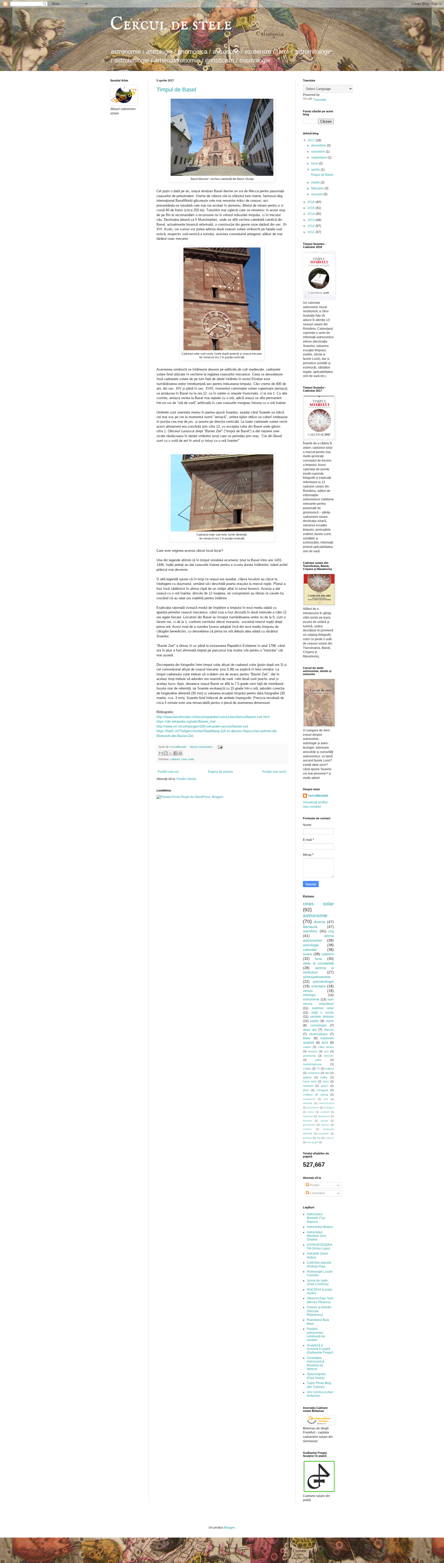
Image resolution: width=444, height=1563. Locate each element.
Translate (319, 100)
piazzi (324, 1085)
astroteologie (323, 981)
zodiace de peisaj (315, 1094)
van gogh (312, 1142)
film (327, 1072)
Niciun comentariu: (202, 746)
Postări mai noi (168, 772)
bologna (329, 1107)
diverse (320, 922)
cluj (331, 931)
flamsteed (324, 1116)
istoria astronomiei (318, 938)
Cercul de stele (171, 24)
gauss (324, 1120)
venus (308, 991)
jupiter (314, 1021)
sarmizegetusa (312, 1064)
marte (330, 1021)
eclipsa (329, 1068)
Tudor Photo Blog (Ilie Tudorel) (319, 1385)
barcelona (313, 1107)
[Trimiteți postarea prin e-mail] (220, 746)
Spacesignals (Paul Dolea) (316, 1376)
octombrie (318, 151)
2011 (312, 232)
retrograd (322, 1090)
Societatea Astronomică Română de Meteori (315, 1363)
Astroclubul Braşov (320, 1227)
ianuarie (317, 194)
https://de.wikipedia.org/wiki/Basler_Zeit (186, 721)
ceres (311, 1111)
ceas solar (187, 759)
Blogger (229, 1527)
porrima (307, 1137)
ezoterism (314, 1072)
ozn (326, 1051)
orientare (318, 986)
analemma (309, 1099)
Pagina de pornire (220, 772)
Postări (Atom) (186, 779)
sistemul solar (323, 1008)
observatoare (318, 1034)
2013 (312, 220)
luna (318, 959)
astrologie (311, 945)
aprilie (316, 169)
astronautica (326, 1103)
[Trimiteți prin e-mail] (160, 753)
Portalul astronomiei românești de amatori (316, 1334)
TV (318, 1068)
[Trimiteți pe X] (170, 753)
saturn (307, 1047)
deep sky (310, 1030)
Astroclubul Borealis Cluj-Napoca (316, 1218)
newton (307, 1129)
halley (324, 1077)
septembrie (319, 157)
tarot (325, 1042)
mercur (329, 1030)
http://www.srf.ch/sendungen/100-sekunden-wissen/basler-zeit (202, 726)
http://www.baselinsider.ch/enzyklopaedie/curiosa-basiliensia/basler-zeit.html (213, 717)
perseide (324, 1133)
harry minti (310, 1081)
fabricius (308, 1116)
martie (316, 182)
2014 (312, 214)
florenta (307, 1120)
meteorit (308, 1085)
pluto (306, 1090)
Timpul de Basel (176, 89)
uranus (330, 1137)
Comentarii (317, 1193)
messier (329, 1055)
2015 (312, 208)
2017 (312, 140)
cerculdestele (178, 746)
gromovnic (309, 1055)
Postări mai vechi (274, 772)
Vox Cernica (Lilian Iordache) (320, 1393)
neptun (325, 1124)
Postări (314, 1185)
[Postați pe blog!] (165, 753)
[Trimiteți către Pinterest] (180, 753)
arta (325, 1099)
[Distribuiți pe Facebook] (175, 753)
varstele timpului (322, 1016)
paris (318, 1059)
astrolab (307, 1103)
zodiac (307, 1068)
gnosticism (309, 1124)
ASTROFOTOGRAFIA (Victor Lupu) (319, 1246)
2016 (312, 202)
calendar (310, 950)
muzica (312, 1051)
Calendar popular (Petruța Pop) (319, 1264)
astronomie (315, 915)
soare (307, 954)
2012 (312, 226)
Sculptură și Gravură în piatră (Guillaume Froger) (320, 1349)
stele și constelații (318, 963)
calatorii (175, 759)
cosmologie (318, 1025)
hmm (326, 1081)
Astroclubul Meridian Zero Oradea (316, 1236)
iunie (315, 163)
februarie (318, 188)
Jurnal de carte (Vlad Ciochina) (318, 1282)
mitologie (309, 995)
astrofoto (310, 931)
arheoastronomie (317, 977)
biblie (307, 1038)
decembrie (319, 145)
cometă (324, 1111)
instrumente (311, 999)
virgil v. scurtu (322, 1012)
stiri (319, 1137)
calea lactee (326, 1047)
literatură (310, 927)
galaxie (307, 1077)
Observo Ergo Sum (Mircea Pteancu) (320, 1300)
